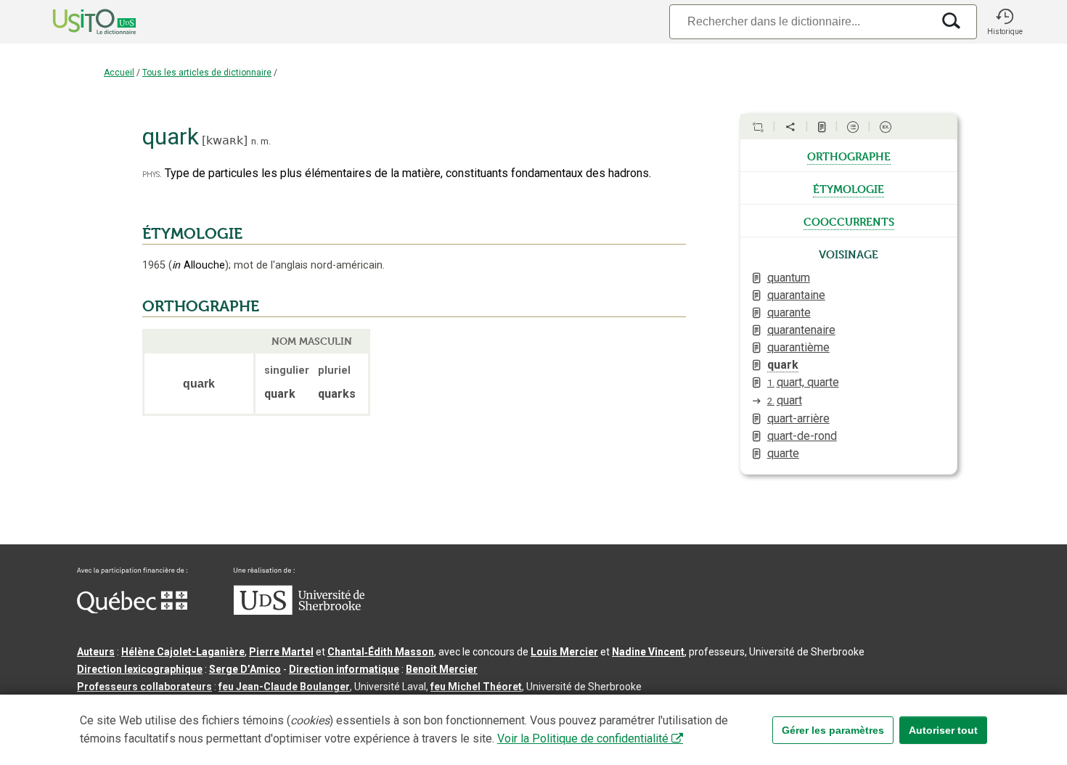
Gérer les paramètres (833, 730)
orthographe (849, 155)
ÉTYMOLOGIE (192, 233)
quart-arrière (798, 418)
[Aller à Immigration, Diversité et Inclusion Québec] (132, 609)
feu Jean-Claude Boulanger (284, 686)
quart (784, 400)
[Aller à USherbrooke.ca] (299, 611)
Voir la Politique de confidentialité (583, 738)
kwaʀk (224, 140)
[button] (1004, 22)
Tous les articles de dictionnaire (206, 73)
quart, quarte (803, 382)
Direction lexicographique (140, 669)
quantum (788, 278)
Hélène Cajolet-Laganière (183, 652)
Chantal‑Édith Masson (380, 652)
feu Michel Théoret (476, 686)
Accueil (119, 73)
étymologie (848, 188)
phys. (152, 174)
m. (266, 141)
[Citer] (758, 127)
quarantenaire (801, 330)
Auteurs (96, 652)
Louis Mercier (564, 652)
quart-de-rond (802, 436)
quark (782, 365)
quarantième (798, 347)
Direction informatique (344, 669)
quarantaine (796, 295)
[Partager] (790, 127)
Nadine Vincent (648, 652)
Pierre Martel (281, 652)
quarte (783, 453)
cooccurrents (849, 220)
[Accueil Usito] (78, 22)
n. (254, 141)
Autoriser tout (943, 730)
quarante (789, 312)
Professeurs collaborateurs (144, 686)
